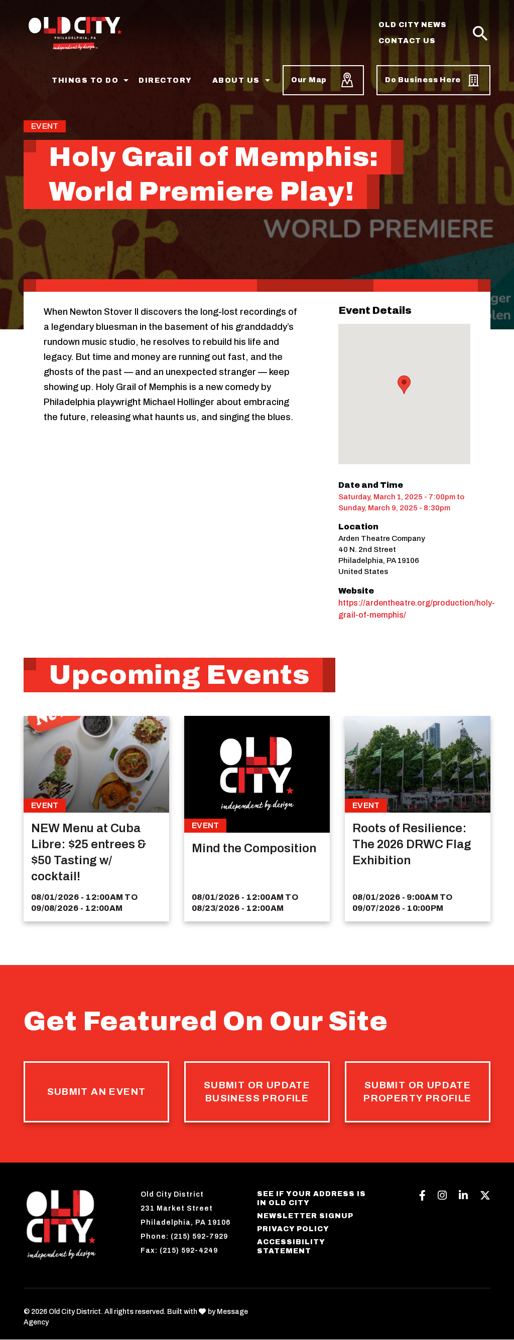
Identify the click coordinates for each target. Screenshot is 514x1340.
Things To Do (85, 80)
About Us (236, 80)
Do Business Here (423, 80)
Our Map (309, 80)
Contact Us (407, 41)
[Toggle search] (480, 34)
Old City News (412, 25)
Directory (165, 80)
